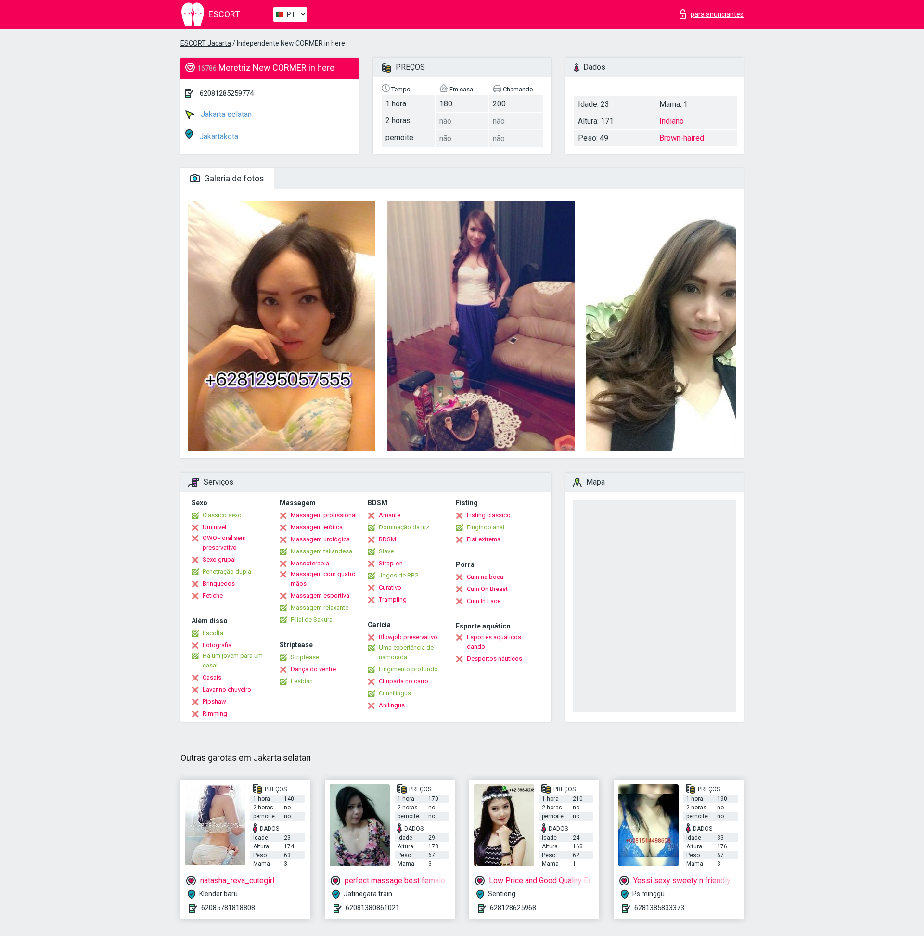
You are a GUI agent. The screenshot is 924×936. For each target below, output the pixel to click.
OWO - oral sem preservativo (224, 542)
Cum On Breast (487, 588)
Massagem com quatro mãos (323, 578)
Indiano (671, 121)
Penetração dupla (227, 571)
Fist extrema (483, 539)
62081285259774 (227, 93)
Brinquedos (219, 583)
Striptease (305, 657)
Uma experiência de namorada (406, 652)
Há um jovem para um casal (233, 660)
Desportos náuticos (494, 658)
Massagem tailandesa (321, 551)
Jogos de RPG (399, 575)
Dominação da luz (404, 527)
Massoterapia (310, 563)
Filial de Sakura (312, 619)
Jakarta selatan (225, 114)
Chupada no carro (403, 681)
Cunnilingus (395, 693)
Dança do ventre (313, 669)
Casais (212, 677)
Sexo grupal (219, 559)
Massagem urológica (320, 539)
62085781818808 (228, 907)
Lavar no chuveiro (227, 689)
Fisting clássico (489, 515)
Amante (389, 515)
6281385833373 (659, 907)
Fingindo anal (485, 527)
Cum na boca (485, 576)
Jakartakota (217, 136)
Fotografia (217, 645)
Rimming (215, 713)
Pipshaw (214, 701)
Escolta (213, 633)
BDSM (387, 539)
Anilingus (392, 705)
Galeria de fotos (233, 178)
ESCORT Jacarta (205, 43)
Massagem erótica (317, 527)
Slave (386, 551)
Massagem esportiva (320, 595)
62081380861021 (372, 907)
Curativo (390, 587)
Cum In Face (483, 600)
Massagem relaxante (319, 607)
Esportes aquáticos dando (494, 641)
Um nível (214, 527)
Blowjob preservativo (408, 637)
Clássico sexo (222, 515)
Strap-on (391, 563)
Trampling (393, 599)
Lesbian (302, 681)
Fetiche (213, 595)
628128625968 (513, 907)
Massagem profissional (324, 515)
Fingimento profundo (408, 669)
